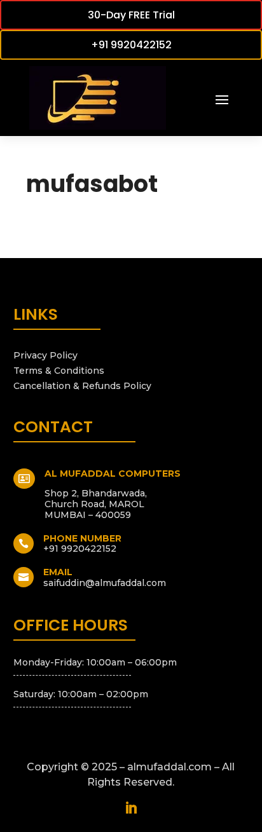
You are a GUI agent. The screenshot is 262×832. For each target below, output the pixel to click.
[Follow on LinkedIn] (131, 808)
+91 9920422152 (131, 45)
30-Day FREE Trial (131, 15)
